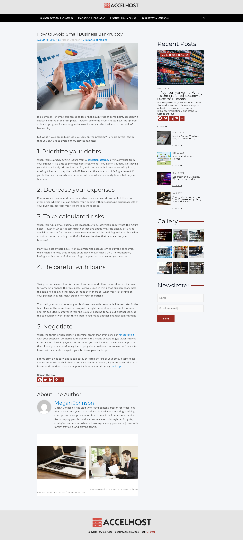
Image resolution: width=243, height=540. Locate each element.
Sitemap (151, 532)
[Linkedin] (50, 379)
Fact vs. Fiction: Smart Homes (184, 157)
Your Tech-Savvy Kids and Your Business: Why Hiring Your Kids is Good (60, 485)
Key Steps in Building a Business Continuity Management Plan (112, 484)
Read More (162, 126)
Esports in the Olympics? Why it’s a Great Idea (186, 177)
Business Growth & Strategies (51, 492)
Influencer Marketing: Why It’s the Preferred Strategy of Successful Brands (179, 96)
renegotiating (126, 334)
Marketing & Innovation (175, 55)
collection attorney (98, 159)
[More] (61, 379)
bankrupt (116, 366)
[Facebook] (39, 379)
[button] (204, 17)
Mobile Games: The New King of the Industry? (186, 137)
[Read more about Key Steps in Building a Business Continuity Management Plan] (113, 462)
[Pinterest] (56, 379)
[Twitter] (45, 379)
